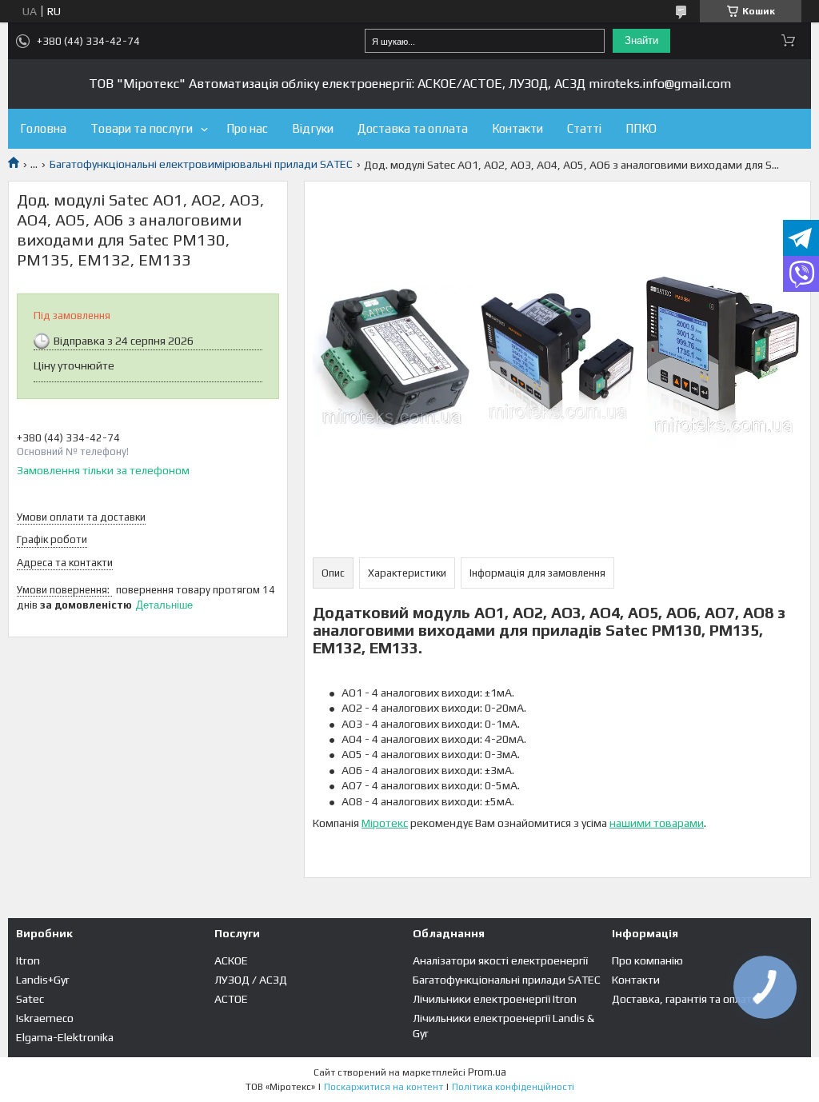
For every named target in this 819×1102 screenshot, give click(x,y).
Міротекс (385, 823)
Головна (43, 128)
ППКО (641, 128)
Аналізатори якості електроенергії (500, 960)
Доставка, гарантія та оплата (684, 998)
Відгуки (313, 128)
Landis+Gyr (43, 979)
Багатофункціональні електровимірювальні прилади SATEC (201, 164)
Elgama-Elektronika (65, 1037)
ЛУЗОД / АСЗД (250, 979)
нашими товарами (656, 823)
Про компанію (647, 960)
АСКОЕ (231, 960)
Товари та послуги (141, 128)
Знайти (641, 40)
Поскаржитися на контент (383, 1086)
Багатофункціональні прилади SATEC (507, 979)
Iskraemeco (45, 1018)
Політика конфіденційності (513, 1086)
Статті (584, 128)
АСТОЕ (231, 998)
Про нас (247, 128)
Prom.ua (487, 1072)
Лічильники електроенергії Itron (495, 998)
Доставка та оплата (413, 128)
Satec (30, 998)
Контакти (517, 128)
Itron (28, 960)
